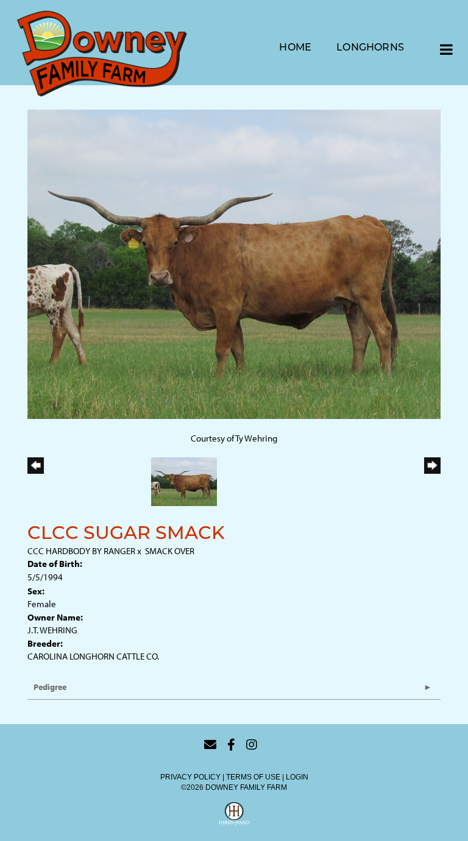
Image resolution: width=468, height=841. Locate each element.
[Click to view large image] (234, 263)
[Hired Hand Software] (234, 815)
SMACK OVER (169, 551)
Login (297, 777)
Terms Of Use (253, 777)
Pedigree (50, 686)
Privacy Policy (190, 777)
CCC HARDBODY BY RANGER (81, 551)
